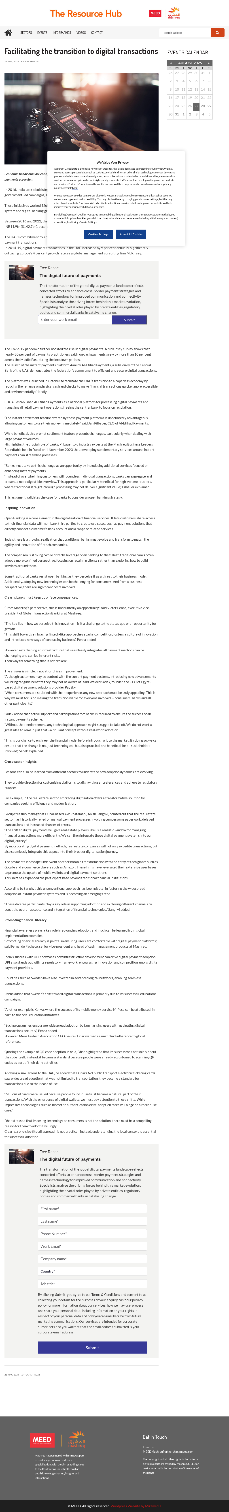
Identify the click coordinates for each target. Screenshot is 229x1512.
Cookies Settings (98, 234)
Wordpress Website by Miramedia (136, 1506)
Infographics (62, 32)
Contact (97, 32)
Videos (81, 32)
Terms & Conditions (105, 1294)
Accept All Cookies (131, 234)
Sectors (26, 32)
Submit (129, 320)
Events (42, 32)
